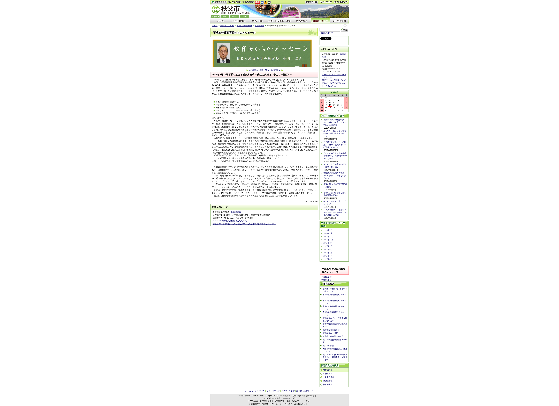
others (244, 16)
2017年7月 (327, 253)
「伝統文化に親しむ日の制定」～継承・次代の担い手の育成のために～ (334, 144)
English (215, 16)
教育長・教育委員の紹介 (333, 336)
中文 (225, 16)
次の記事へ (275, 70)
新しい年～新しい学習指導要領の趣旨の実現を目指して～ (334, 133)
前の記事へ (253, 70)
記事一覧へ (264, 70)
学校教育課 (327, 373)
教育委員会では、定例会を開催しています (335, 319)
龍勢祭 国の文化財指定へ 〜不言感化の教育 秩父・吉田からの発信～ (334, 122)
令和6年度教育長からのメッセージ (334, 307)
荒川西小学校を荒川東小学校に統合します (335, 290)
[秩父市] (231, 10)
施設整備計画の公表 (331, 330)
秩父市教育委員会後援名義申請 (335, 341)
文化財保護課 (328, 377)
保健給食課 (327, 381)
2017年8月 (327, 249)
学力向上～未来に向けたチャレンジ (334, 202)
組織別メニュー (320, 21)
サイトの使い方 (340, 2)
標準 (257, 2)
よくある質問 (339, 21)
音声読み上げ (311, 2)
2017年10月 (328, 243)
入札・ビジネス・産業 (279, 21)
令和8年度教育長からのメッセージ (334, 295)
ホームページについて (254, 391)
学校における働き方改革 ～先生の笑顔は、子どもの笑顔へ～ (335, 175)
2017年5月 (327, 259)
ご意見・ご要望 (288, 391)
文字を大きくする (219, 2)
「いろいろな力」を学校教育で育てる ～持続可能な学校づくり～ (335, 156)
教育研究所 (327, 384)
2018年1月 (327, 233)
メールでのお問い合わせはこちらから (230, 221)
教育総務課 (259, 25)
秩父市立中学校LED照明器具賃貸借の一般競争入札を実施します (335, 357)
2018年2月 (327, 230)
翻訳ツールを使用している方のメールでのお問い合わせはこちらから (244, 223)
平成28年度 (326, 277)
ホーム (220, 21)
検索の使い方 (327, 33)
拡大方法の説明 (234, 2)
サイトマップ (325, 2)
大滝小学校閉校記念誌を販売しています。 (335, 350)
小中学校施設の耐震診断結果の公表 (335, 325)
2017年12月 (328, 236)
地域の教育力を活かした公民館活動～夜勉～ (334, 194)
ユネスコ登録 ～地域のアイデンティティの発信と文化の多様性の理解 (334, 212)
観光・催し (257, 21)
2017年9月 (327, 246)
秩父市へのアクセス (304, 391)
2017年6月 (327, 256)
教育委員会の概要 (330, 333)
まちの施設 (301, 21)
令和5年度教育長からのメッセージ (334, 313)
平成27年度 (326, 280)
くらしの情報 (238, 21)
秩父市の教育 (328, 345)
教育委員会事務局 (244, 25)
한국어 (234, 16)
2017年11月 (328, 240)
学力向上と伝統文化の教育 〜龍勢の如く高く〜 (334, 165)
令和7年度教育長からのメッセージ (334, 301)
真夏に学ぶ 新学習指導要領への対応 (335, 185)
